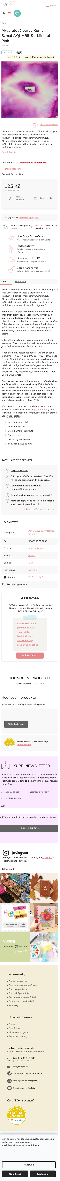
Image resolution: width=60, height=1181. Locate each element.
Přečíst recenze (24, 744)
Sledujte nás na (24, 1088)
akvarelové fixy (25, 640)
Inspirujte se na (25, 1080)
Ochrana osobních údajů (21, 1001)
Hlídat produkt (45, 198)
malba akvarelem (26, 623)
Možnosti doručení (11, 168)
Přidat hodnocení (16, 724)
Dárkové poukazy (18, 989)
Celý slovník (29, 655)
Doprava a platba (18, 981)
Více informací (33, 1145)
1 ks (30, 562)
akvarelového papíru (33, 324)
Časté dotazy (16, 1028)
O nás (12, 1024)
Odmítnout (15, 1174)
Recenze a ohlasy (18, 1036)
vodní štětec (13, 415)
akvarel (23, 470)
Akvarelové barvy (10, 289)
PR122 (39, 577)
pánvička (36, 321)
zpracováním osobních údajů (41, 817)
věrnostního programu (29, 217)
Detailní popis (8, 152)
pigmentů (41, 305)
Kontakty (13, 1005)
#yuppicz (47, 857)
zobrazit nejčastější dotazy (38, 509)
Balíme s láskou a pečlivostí (23, 985)
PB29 (31, 577)
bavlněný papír (25, 636)
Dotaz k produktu (19, 198)
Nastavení (29, 1164)
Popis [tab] (6, 281)
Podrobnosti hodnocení (43, 57)
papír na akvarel (25, 627)
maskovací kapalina (27, 644)
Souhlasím (42, 1174)
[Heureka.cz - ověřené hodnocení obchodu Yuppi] (16, 1115)
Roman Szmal (35, 548)
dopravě (13, 228)
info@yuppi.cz (20, 1066)
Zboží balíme (41, 225)
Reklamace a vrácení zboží (22, 997)
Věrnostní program (19, 1032)
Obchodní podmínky (19, 993)
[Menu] (50, 6)
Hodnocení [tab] (20, 281)
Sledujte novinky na (27, 1073)
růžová (31, 555)
